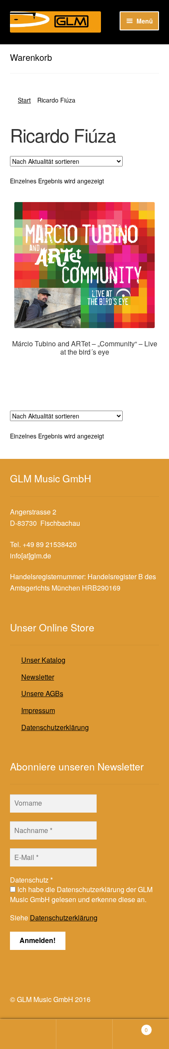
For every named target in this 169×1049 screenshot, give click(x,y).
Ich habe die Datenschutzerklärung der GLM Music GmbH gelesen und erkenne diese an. (81, 894)
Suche (84, 1034)
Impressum (38, 710)
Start (24, 100)
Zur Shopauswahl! (85, 370)
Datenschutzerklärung (55, 727)
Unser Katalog (43, 660)
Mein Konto (28, 1034)
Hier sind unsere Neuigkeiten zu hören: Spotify (81, 51)
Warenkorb (130, 1026)
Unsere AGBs (42, 693)
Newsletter (37, 677)
